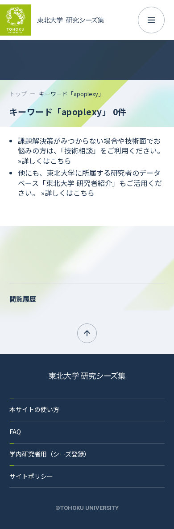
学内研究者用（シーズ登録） (49, 453)
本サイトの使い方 (34, 409)
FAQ (15, 431)
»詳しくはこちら (44, 160)
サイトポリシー (31, 476)
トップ (18, 93)
